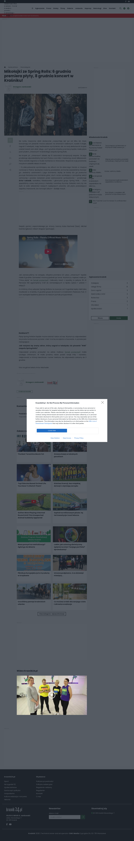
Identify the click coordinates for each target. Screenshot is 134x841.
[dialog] (67, 420)
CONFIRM (52, 430)
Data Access (67, 438)
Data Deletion (55, 438)
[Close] (103, 403)
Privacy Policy (78, 438)
